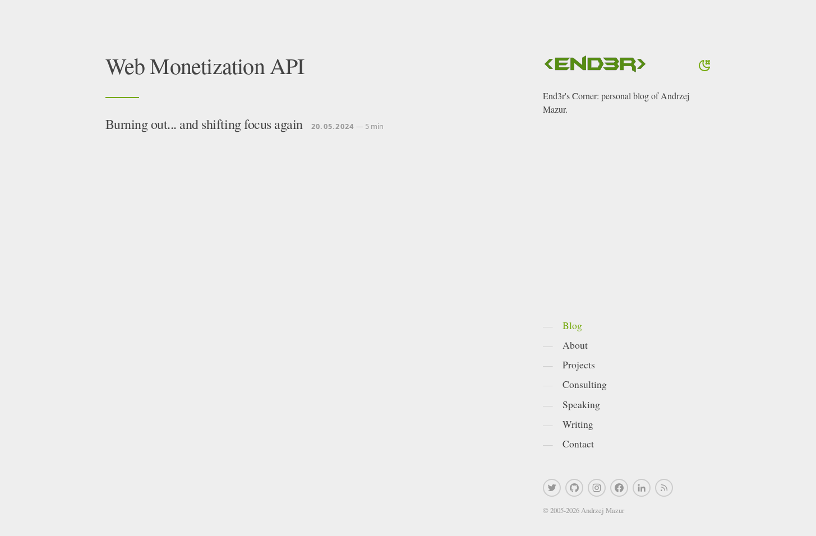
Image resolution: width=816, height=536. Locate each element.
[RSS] (664, 488)
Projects (579, 364)
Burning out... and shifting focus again (204, 124)
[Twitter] (552, 488)
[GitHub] (574, 488)
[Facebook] (619, 488)
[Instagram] (597, 488)
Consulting (585, 384)
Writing (578, 424)
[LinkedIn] (642, 488)
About (575, 345)
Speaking (581, 404)
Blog (572, 325)
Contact (578, 443)
